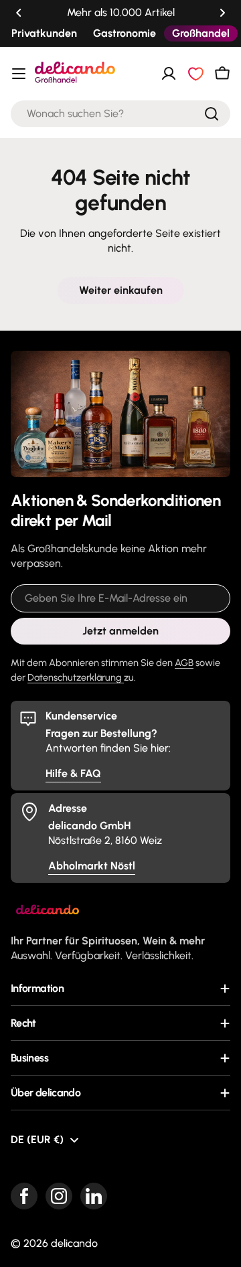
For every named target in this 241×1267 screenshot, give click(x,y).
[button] (19, 13)
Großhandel (201, 33)
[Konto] (169, 74)
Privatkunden (44, 33)
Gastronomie (124, 33)
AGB (184, 663)
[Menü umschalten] (19, 74)
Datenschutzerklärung (75, 677)
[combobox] (120, 113)
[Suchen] (212, 114)
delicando (74, 1243)
